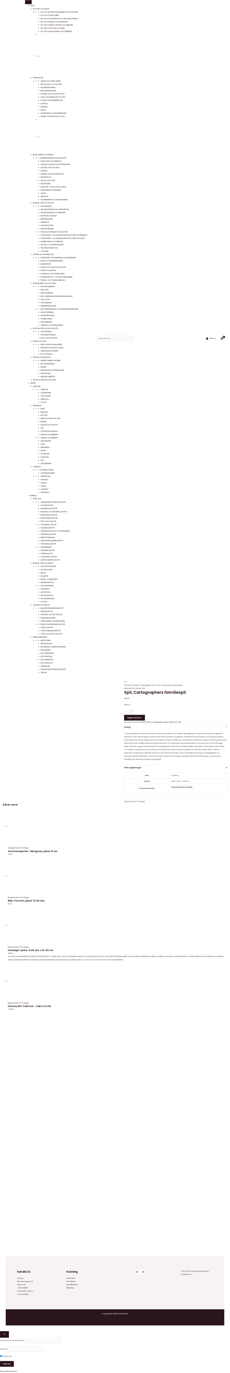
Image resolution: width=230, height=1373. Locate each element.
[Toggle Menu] (28, 2)
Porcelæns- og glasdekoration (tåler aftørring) (64, 235)
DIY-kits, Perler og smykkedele (54, 22)
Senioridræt (46, 547)
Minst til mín (7, 1356)
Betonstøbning (48, 286)
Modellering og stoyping (44, 283)
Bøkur (43, 421)
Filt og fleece (47, 354)
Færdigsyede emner (49, 351)
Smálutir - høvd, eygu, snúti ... (54, 187)
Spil (42, 460)
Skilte (43, 110)
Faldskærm (46, 650)
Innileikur (37, 405)
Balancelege (46, 643)
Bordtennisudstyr (49, 518)
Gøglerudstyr (47, 582)
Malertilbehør (47, 228)
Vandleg (44, 489)
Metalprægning (48, 364)
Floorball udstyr (48, 524)
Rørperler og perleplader (52, 370)
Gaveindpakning (48, 334)
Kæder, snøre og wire (51, 360)
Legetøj (44, 103)
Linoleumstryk (47, 225)
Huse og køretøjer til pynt (53, 97)
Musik (43, 450)
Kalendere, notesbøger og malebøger (58, 257)
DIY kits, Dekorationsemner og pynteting (59, 12)
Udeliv (43, 486)
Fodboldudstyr (48, 528)
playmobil (45, 453)
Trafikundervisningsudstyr (53, 669)
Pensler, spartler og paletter (54, 232)
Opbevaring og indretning (53, 621)
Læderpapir (46, 264)
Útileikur (37, 466)
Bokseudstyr (47, 611)
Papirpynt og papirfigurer (53, 273)
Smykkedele (46, 373)
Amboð (44, 170)
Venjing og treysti (41, 605)
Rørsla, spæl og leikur (43, 563)
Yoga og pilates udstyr (51, 634)
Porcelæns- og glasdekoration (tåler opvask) (63, 238)
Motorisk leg (47, 663)
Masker (44, 107)
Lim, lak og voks (48, 180)
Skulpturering (47, 312)
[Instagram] (143, 1272)
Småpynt (44, 196)
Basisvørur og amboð (43, 154)
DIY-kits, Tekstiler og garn (53, 28)
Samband (70, 1278)
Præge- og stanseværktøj (53, 280)
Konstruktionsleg (49, 431)
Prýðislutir (38, 77)
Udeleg (44, 483)
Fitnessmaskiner (48, 618)
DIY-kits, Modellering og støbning (56, 31)
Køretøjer (45, 476)
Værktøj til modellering (52, 325)
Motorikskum (47, 659)
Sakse (43, 193)
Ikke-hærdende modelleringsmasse (57, 296)
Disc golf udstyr (48, 521)
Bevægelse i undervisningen (53, 647)
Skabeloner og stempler (52, 241)
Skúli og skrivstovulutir (44, 380)
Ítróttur (37, 499)
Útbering (70, 1288)
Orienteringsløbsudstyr (52, 540)
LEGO (43, 444)
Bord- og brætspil (49, 579)
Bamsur (44, 412)
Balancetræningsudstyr (52, 608)
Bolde (43, 573)
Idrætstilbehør (47, 537)
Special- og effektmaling (52, 244)
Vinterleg (45, 492)
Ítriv (32, 5)
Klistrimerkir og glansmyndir (54, 199)
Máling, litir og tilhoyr (43, 203)
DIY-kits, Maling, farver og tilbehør (57, 25)
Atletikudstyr (47, 505)
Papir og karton (48, 270)
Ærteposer (46, 640)
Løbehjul (45, 399)
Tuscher (44, 251)
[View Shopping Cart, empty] (221, 338)
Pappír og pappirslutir (43, 254)
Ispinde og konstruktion (52, 174)
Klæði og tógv (39, 341)
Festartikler (46, 331)
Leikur (33, 383)
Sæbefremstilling (48, 306)
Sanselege (45, 666)
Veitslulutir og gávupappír (45, 328)
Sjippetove (46, 592)
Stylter (44, 601)
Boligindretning (48, 87)
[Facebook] (137, 1272)
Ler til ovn (45, 299)
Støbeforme (46, 319)
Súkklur (36, 386)
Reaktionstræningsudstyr (53, 624)
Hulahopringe (47, 585)
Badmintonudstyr (49, 508)
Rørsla (33, 495)
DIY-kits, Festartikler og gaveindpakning (59, 18)
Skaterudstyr (47, 595)
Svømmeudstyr (48, 550)
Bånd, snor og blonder (51, 344)
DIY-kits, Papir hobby (50, 15)
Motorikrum (46, 656)
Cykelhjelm (46, 396)
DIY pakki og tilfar (41, 9)
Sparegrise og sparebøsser (53, 113)
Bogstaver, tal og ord (51, 84)
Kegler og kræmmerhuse (52, 100)
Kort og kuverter (49, 338)
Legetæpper (46, 441)
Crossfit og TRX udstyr (51, 614)
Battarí (44, 415)
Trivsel (44, 672)
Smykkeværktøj (48, 376)
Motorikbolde (47, 653)
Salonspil (45, 589)
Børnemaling (47, 219)
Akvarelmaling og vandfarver (55, 209)
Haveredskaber (48, 473)
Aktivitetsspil (47, 569)
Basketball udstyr (49, 515)
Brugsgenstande (48, 90)
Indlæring (45, 447)
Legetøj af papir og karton (53, 267)
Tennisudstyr (47, 553)
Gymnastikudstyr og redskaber (55, 531)
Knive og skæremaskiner (52, 261)
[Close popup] (4, 1334)
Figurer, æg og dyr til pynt (53, 94)
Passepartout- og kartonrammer (56, 277)
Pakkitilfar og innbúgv (51, 161)
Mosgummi (45, 183)
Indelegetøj (145, 685)
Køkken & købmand (49, 434)
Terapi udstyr (47, 627)
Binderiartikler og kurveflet (54, 158)
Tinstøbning (46, 322)
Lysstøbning (46, 302)
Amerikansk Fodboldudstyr (53, 502)
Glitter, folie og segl (50, 167)
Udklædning (46, 463)
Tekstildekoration (49, 248)
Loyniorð (3, 1349)
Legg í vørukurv (134, 717)
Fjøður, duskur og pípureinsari (55, 164)
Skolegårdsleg (48, 598)
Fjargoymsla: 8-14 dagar (181, 787)
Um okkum (71, 1281)
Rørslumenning (40, 637)
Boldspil (44, 576)
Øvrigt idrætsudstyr (50, 560)
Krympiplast (46, 177)
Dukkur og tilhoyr (49, 425)
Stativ (43, 402)
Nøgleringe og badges (51, 190)
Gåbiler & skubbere (49, 437)
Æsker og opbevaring (51, 81)
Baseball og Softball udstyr (54, 511)
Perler (43, 367)
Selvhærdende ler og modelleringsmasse (59, 309)
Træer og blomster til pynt (53, 116)
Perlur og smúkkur (42, 357)
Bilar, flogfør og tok (50, 418)
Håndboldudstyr (48, 534)
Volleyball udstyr (49, 556)
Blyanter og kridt (49, 216)
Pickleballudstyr (48, 544)
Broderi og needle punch (52, 347)
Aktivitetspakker (48, 566)
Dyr (42, 428)
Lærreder (45, 222)
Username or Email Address (12, 1340)
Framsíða (128, 685)
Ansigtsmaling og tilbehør (53, 212)
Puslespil (45, 457)
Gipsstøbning (47, 293)
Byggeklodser (47, 470)
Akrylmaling (46, 206)
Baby (43, 408)
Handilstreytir (72, 1284)
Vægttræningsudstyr (51, 630)
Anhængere (46, 392)
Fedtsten (45, 289)
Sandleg (44, 479)
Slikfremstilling (48, 315)
